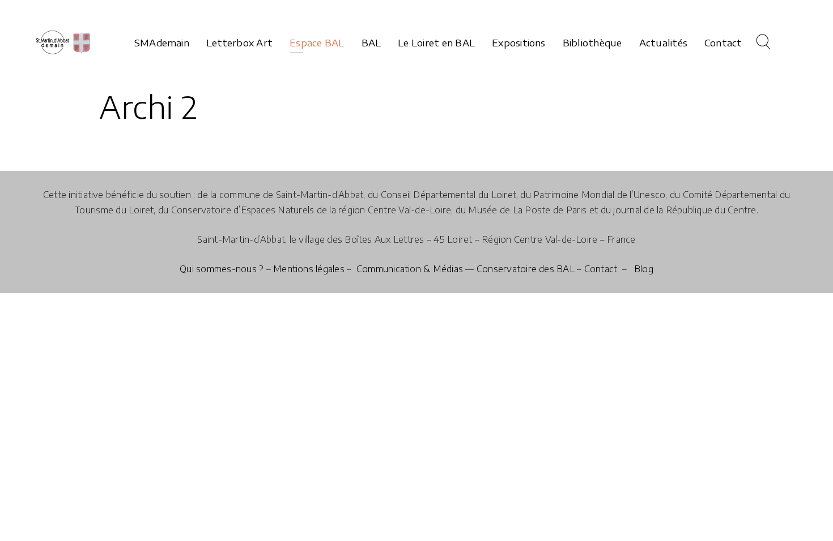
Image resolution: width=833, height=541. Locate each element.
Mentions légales (309, 268)
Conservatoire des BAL (526, 268)
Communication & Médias (409, 268)
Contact (601, 268)
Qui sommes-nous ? (222, 268)
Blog (643, 268)
